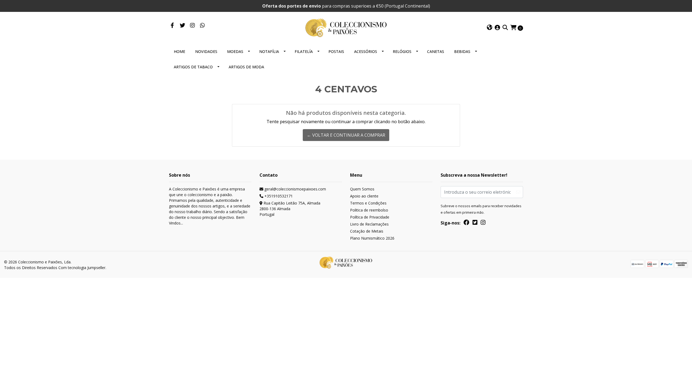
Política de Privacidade (369, 217)
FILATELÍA (304, 51)
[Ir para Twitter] (182, 26)
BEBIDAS (462, 51)
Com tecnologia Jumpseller (81, 267)
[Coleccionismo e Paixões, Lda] (346, 27)
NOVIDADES (206, 51)
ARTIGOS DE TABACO (193, 66)
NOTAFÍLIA (269, 51)
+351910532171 (278, 196)
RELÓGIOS (402, 51)
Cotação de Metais (366, 231)
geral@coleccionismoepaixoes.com (294, 189)
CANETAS (435, 51)
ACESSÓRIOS (365, 51)
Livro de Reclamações (369, 224)
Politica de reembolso (369, 210)
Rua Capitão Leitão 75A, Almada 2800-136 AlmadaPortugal (290, 208)
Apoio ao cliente (364, 196)
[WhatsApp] (202, 26)
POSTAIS (336, 51)
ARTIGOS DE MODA (246, 66)
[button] (489, 28)
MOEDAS (235, 51)
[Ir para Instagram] (192, 26)
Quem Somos (362, 189)
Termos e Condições (368, 203)
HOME (179, 51)
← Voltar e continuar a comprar (346, 135)
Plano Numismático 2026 (372, 238)
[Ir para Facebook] (172, 26)
